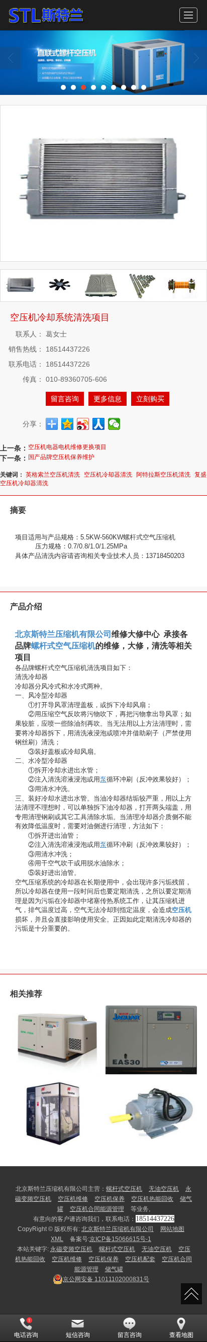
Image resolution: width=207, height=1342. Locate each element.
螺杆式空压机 (124, 1188)
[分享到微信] (114, 424)
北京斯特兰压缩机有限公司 (117, 1229)
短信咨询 (78, 1334)
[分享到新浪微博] (83, 424)
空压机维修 (73, 1198)
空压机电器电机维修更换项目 (67, 447)
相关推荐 (26, 993)
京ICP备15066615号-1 (120, 1239)
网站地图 (172, 1229)
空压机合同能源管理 (97, 1208)
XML (57, 1239)
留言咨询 (65, 399)
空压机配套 (140, 1259)
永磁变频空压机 (71, 1249)
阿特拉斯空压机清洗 (163, 474)
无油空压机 (164, 1188)
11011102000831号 (106, 1279)
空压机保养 (109, 1198)
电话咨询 (26, 1334)
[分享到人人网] (98, 424)
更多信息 (107, 399)
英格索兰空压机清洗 (53, 474)
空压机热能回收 (152, 1198)
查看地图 (181, 1334)
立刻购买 (150, 399)
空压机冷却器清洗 (108, 474)
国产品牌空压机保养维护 (61, 457)
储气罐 (114, 1269)
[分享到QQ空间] (67, 424)
